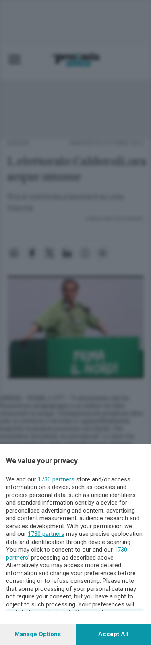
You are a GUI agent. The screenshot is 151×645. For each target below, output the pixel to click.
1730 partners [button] (56, 479)
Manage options (37, 634)
